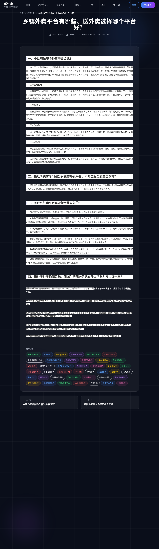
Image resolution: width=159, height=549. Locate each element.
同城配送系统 (57, 377)
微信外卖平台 (64, 383)
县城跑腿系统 (49, 383)
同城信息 (47, 354)
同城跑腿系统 (64, 372)
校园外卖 (31, 377)
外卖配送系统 (118, 360)
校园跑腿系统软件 (35, 360)
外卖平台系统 (108, 383)
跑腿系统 (102, 372)
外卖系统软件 (97, 366)
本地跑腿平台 (49, 372)
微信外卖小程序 (46, 366)
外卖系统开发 (89, 377)
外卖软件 (78, 372)
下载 (91, 5)
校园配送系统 (33, 354)
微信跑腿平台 (33, 372)
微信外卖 (43, 377)
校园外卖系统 (33, 383)
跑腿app (115, 372)
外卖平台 (90, 372)
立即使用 (148, 5)
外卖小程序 (112, 366)
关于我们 (117, 5)
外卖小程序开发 (93, 354)
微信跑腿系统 (104, 377)
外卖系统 (122, 383)
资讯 (103, 5)
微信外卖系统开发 (65, 366)
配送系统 (126, 372)
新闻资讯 (30, 13)
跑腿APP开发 (71, 360)
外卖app (125, 366)
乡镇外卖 (94, 383)
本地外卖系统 (80, 383)
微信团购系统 (87, 360)
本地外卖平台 (102, 360)
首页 (28, 5)
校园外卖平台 (76, 354)
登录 (134, 5)
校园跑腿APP (109, 354)
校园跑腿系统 (120, 377)
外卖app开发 (61, 354)
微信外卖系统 (73, 377)
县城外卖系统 (82, 366)
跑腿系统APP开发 (54, 360)
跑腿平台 (31, 366)
